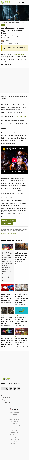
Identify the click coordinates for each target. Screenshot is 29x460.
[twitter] (10, 388)
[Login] (26, 2)
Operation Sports (14, 435)
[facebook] (14, 388)
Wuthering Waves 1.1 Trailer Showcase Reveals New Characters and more (21, 298)
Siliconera (14, 423)
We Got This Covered (14, 426)
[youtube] (18, 388)
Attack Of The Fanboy (14, 419)
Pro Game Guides (14, 412)
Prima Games (14, 421)
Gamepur (14, 417)
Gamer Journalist (14, 430)
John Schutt (18, 261)
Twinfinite (14, 414)
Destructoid (15, 428)
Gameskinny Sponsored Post (6, 276)
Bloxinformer (14, 443)
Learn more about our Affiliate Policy (8, 233)
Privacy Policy (4, 400)
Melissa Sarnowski (6, 302)
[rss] (3, 388)
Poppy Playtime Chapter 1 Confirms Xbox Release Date (6, 297)
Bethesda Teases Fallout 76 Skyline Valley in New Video (21, 341)
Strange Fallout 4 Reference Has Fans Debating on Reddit (7, 320)
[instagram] (6, 388)
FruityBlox (14, 441)
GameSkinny (14, 432)
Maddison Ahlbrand (20, 304)
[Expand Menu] (22, 2)
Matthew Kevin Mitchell (21, 346)
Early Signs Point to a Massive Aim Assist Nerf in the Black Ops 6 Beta (21, 256)
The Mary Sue (14, 437)
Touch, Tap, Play (14, 439)
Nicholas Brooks (5, 325)
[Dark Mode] (19, 2)
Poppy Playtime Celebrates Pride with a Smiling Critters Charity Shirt (7, 342)
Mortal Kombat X (18, 54)
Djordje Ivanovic (19, 325)
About (2, 395)
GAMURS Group (25, 450)
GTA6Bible (14, 446)
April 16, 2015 (21, 116)
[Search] (16, 2)
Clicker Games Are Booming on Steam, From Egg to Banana (21, 320)
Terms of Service (5, 397)
